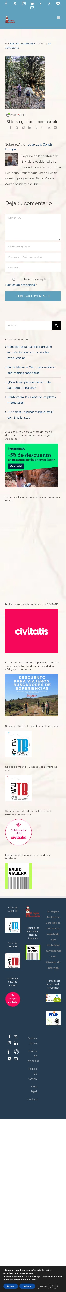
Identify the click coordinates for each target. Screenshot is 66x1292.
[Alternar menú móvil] (59, 17)
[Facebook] (9, 1036)
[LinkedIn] (16, 1043)
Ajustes (43, 1286)
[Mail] (16, 1059)
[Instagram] (9, 1043)
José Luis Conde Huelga (22, 43)
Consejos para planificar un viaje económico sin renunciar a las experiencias (29, 352)
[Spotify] (9, 1059)
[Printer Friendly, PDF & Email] (16, 114)
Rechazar (27, 1286)
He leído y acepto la (27, 282)
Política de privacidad (20, 284)
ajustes (33, 1279)
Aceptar (10, 1286)
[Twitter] (16, 1036)
